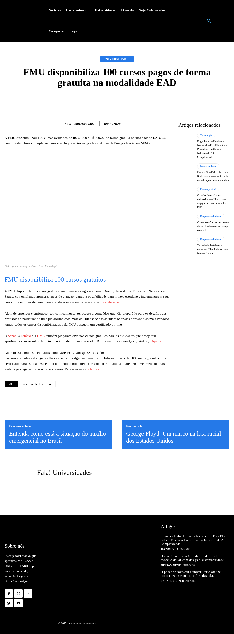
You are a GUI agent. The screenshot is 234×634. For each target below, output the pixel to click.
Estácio (26, 336)
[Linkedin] (28, 593)
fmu (50, 384)
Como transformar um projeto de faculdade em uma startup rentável (213, 226)
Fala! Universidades (79, 123)
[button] (209, 21)
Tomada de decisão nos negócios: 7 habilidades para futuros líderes (212, 249)
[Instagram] (18, 593)
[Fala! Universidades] (60, 123)
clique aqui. (96, 369)
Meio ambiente (208, 166)
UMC (41, 336)
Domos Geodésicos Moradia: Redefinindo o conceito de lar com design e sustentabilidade (213, 176)
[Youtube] (18, 603)
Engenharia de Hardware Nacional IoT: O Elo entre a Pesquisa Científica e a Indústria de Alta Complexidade (212, 149)
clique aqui (157, 341)
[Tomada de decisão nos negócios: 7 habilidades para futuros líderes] (186, 246)
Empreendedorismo (210, 216)
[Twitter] (9, 603)
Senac (12, 336)
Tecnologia (206, 135)
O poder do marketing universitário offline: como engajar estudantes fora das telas (191, 574)
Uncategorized (208, 189)
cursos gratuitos (32, 384)
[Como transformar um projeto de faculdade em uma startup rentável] (186, 223)
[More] (189, 100)
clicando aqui (109, 302)
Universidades (117, 59)
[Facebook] (9, 593)
